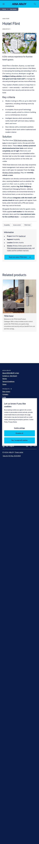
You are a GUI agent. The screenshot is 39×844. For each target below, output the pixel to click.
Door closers (6, 392)
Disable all (19, 433)
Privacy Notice (12, 422)
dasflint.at (22, 236)
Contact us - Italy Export (9, 376)
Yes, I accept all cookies (19, 440)
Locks (4, 397)
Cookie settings (19, 428)
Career (4, 384)
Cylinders (5, 394)
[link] (5, 9)
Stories (4, 379)
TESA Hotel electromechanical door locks (19, 248)
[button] (13, 9)
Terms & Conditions (8, 381)
